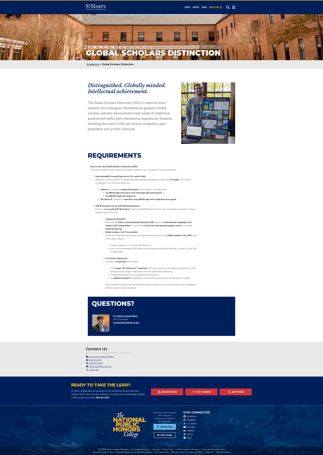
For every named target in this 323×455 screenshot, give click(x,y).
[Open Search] (227, 7)
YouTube (190, 427)
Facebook (191, 416)
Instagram (191, 420)
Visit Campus (203, 392)
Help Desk (209, 452)
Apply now (237, 392)
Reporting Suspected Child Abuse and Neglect (134, 452)
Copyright (156, 449)
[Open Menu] (233, 7)
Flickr (189, 438)
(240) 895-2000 (165, 421)
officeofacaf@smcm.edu (99, 366)
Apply (196, 7)
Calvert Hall (93, 370)
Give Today (166, 435)
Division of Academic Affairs (101, 356)
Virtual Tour (166, 426)
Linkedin (190, 430)
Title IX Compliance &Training (187, 449)
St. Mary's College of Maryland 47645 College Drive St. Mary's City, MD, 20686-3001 (165, 415)
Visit (187, 7)
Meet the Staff (94, 360)
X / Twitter (191, 423)
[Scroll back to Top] (317, 449)
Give (204, 7)
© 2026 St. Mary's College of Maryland (113, 449)
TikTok (189, 434)
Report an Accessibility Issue (213, 449)
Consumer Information (140, 449)
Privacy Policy (168, 449)
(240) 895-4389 (95, 363)
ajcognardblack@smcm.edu (126, 322)
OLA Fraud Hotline (162, 452)
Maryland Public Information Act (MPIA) (187, 452)
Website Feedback (223, 452)
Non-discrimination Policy (103, 452)
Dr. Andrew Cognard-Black (125, 316)
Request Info (169, 392)
